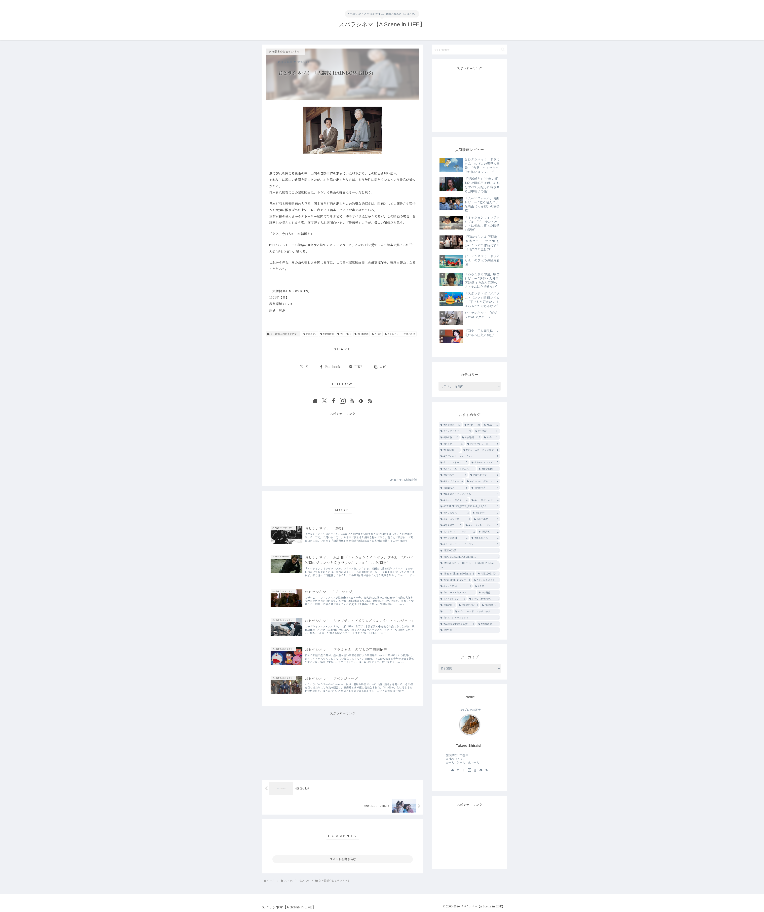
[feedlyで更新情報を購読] (361, 401)
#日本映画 (363, 333)
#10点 (378, 333)
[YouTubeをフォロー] (352, 401)
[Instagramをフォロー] (343, 401)
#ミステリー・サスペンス (401, 333)
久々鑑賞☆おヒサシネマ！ (284, 333)
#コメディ (311, 333)
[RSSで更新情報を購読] (370, 401)
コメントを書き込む (342, 859)
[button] (381, 366)
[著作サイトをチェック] (315, 401)
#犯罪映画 (328, 333)
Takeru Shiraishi (469, 746)
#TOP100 (345, 333)
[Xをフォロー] (324, 401)
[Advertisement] (342, 445)
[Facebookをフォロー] (333, 401)
